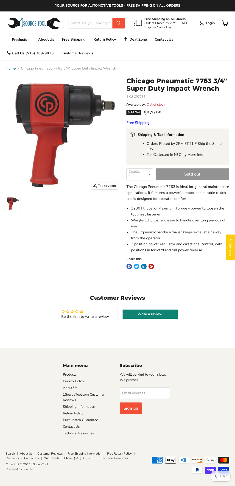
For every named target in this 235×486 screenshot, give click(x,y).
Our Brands (51, 458)
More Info (195, 154)
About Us (70, 387)
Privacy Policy (73, 381)
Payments (12, 458)
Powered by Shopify (19, 469)
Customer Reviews (50, 454)
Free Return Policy (119, 454)
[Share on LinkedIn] (144, 266)
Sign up (130, 408)
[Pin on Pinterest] (151, 266)
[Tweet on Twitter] (136, 266)
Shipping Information (79, 406)
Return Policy (73, 413)
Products (69, 374)
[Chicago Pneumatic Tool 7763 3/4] (12, 203)
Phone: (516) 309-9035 (80, 458)
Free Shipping (137, 122)
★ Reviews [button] (230, 247)
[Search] (118, 23)
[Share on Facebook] (129, 266)
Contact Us (71, 426)
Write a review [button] (149, 314)
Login (210, 23)
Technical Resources (78, 433)
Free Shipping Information (85, 454)
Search (10, 454)
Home (11, 68)
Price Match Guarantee (80, 420)
